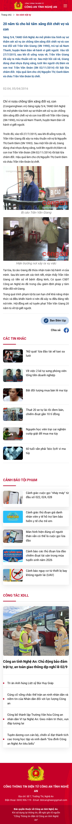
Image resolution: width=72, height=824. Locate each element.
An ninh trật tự (23, 14)
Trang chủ (6, 14)
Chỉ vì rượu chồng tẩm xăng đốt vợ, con (29, 101)
